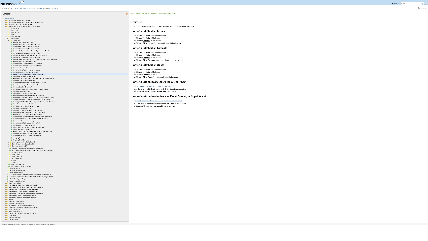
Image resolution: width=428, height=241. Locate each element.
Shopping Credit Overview (21, 140)
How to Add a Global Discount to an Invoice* (26, 47)
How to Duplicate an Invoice (21, 91)
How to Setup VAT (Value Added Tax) (24, 125)
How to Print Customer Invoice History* (24, 104)
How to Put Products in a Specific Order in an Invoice (29, 110)
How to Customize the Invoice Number (24, 80)
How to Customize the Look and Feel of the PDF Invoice (29, 83)
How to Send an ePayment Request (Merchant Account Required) (32, 116)
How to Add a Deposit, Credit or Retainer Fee (26, 44)
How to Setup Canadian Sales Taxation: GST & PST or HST (31, 119)
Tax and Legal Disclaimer (17, 181)
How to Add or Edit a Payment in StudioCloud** (27, 57)
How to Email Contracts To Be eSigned (24, 93)
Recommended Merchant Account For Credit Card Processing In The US (31, 177)
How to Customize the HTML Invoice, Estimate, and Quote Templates (33, 78)
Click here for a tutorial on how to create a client (155, 86)
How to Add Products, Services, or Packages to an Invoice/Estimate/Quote (35, 59)
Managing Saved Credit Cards (22, 138)
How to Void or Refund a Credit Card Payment (27, 136)
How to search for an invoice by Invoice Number (27, 114)
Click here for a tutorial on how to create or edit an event (158, 101)
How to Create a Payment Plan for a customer (26, 70)
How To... (56, 8)
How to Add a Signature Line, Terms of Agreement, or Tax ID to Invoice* (34, 51)
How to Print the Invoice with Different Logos (26, 106)
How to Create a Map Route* (21, 68)
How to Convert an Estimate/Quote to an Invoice (27, 66)
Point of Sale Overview (17, 164)
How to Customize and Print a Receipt (24, 76)
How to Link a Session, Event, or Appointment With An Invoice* (31, 100)
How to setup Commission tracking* (23, 121)
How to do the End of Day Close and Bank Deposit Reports (30, 89)
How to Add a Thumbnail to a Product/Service (26, 53)
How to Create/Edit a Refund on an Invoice (26, 72)
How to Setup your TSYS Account (23, 129)
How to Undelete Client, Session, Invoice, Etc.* (27, 133)
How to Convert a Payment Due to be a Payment (27, 63)
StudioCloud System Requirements (20, 179)
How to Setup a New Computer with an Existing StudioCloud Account (30, 175)
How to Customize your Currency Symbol (25, 85)
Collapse (11, 18)
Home (5, 8)
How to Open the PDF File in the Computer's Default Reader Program (34, 102)
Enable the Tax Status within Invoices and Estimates (27, 148)
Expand (7, 18)
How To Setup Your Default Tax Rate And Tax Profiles (29, 127)
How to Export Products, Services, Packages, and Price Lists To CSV (33, 97)
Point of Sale (42, 8)
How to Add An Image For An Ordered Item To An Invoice (30, 55)
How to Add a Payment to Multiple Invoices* (26, 49)
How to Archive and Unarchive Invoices (24, 61)
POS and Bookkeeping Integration (21, 166)
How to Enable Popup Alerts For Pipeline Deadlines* (29, 95)
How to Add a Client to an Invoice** (23, 42)
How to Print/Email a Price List (22, 108)
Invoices (49, 8)
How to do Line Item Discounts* (22, 87)
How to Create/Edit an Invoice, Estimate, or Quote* (28, 74)
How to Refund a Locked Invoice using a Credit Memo (29, 112)
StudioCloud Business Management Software (22, 8)
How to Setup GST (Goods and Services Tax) (26, 123)
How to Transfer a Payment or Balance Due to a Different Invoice (32, 131)
